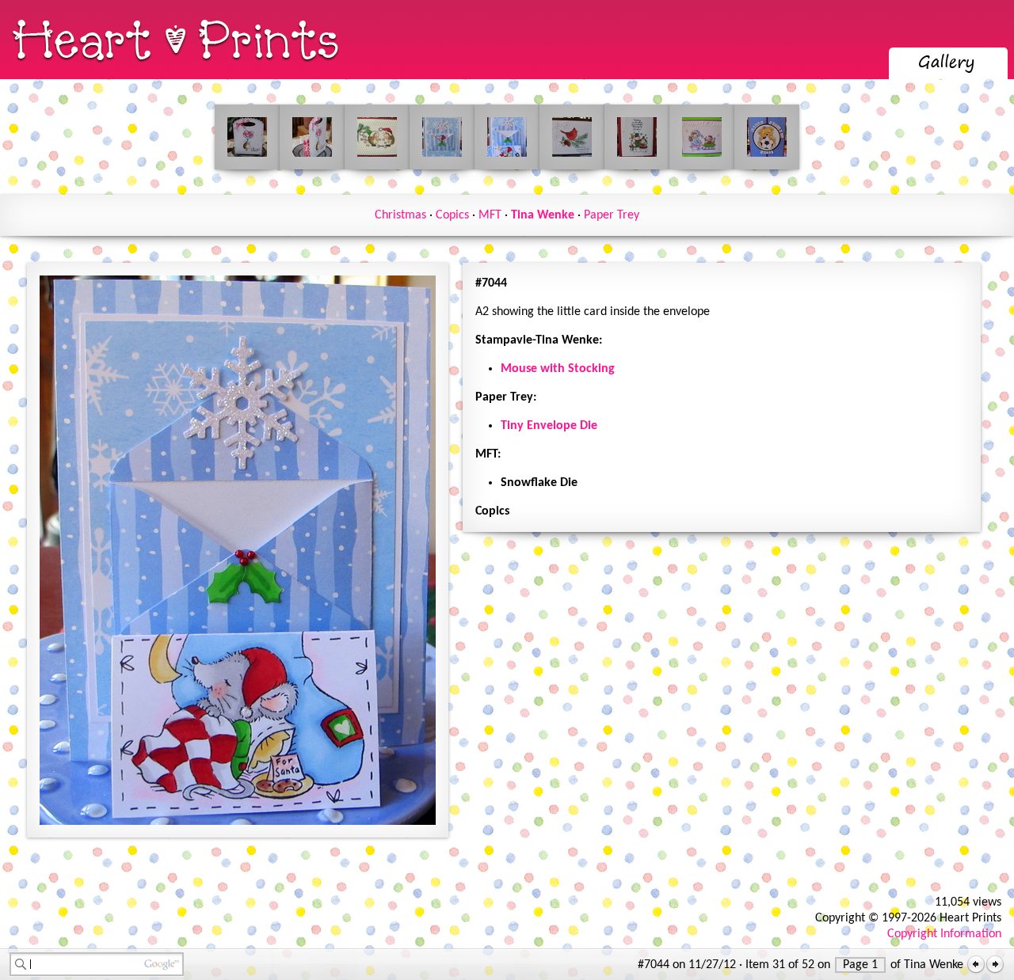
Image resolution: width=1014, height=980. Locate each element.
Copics (452, 215)
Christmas (400, 215)
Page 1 (860, 965)
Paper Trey (611, 215)
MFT (489, 215)
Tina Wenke (542, 215)
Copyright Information (944, 934)
